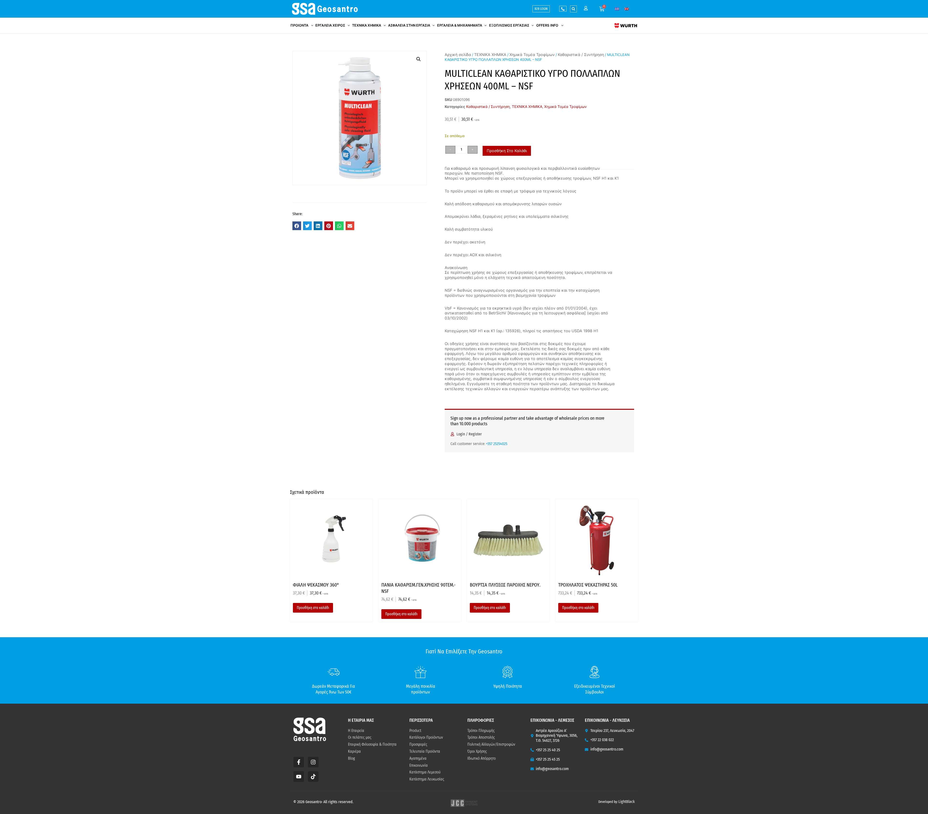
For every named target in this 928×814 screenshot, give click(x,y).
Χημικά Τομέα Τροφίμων (532, 54)
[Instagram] (313, 762)
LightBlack (626, 801)
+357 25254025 (496, 443)
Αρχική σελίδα (458, 54)
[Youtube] (298, 776)
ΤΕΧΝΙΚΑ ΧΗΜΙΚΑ (490, 54)
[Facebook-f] (298, 762)
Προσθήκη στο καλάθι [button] (313, 607)
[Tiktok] (313, 776)
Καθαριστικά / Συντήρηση (581, 54)
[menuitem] (617, 8)
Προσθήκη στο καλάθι (507, 150)
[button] (573, 9)
